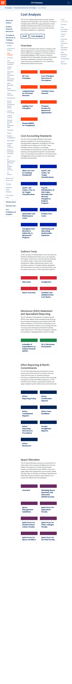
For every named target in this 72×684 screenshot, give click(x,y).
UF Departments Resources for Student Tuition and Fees (10, 164)
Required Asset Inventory (10, 145)
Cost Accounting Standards (9, 62)
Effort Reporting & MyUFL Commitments (9, 87)
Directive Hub (11, 206)
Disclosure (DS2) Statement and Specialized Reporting (9, 76)
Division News (11, 202)
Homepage (8, 8)
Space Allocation (9, 94)
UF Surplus (9, 173)
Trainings (8, 184)
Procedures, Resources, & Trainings (25, 8)
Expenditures (10, 98)
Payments (10, 130)
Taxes (9, 156)
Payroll (9, 133)
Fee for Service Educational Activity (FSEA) (10, 104)
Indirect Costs (9, 68)
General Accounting (10, 112)
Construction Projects (10, 49)
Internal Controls (9, 116)
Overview (9, 58)
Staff (24, 36)
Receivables (10, 140)
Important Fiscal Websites (9, 190)
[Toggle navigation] (68, 2)
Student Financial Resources (9, 29)
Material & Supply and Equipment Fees (10, 123)
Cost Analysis (10, 54)
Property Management (10, 137)
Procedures (10, 43)
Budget (9, 45)
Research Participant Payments (10, 151)
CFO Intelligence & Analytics (11, 212)
